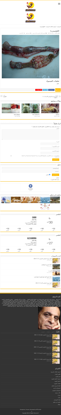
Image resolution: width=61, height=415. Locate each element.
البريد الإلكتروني (55, 146)
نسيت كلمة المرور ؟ (55, 179)
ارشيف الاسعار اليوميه (55, 378)
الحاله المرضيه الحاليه (56, 385)
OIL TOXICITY (36, 114)
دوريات (59, 395)
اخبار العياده (58, 376)
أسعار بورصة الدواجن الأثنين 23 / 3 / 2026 (42, 341)
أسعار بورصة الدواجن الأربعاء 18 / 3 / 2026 (42, 353)
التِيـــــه (50, 270)
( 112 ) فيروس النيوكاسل (47, 264)
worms (57, 114)
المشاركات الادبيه (56, 388)
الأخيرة (57, 331)
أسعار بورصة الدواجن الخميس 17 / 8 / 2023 (43, 258)
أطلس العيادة (57, 374)
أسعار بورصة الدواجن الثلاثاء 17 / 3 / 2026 (42, 359)
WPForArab (38, 409)
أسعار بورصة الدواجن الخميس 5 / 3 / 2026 (42, 347)
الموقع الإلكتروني (55, 151)
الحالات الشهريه (57, 383)
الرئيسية (59, 26)
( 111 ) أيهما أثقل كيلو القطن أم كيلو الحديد (43, 277)
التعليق (57, 128)
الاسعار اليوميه (57, 381)
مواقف (59, 404)
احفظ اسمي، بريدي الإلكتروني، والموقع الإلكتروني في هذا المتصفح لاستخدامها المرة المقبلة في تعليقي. (40, 156)
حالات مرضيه (35, 33)
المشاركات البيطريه (56, 390)
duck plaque (17, 114)
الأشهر (53, 331)
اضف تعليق (28, 33)
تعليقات (48, 331)
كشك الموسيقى (57, 399)
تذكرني (47, 174)
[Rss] (31, 411)
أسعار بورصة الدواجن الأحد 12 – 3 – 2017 (50, 96)
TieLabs (27, 409)
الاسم (57, 141)
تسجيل (57, 177)
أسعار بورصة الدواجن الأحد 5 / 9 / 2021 (44, 283)
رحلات (59, 397)
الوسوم (43, 331)
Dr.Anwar (56, 33)
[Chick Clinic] (30, 6)
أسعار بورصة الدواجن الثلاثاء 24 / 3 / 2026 (42, 334)
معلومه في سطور (56, 402)
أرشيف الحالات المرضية (51, 26)
